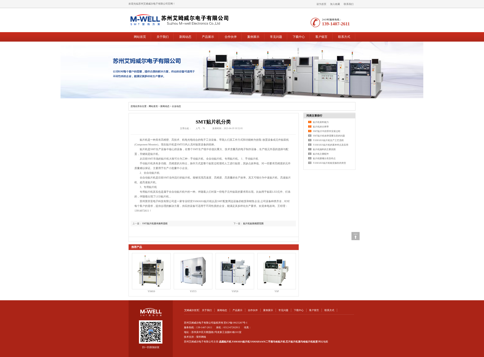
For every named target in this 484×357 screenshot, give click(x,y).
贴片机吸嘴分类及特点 (324, 158)
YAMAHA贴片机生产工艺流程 (328, 140)
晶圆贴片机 (225, 341)
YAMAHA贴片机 (241, 341)
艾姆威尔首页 (191, 310)
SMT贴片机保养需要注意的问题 (329, 135)
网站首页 (140, 36)
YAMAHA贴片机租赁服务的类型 (329, 163)
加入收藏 (335, 4)
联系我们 (349, 4)
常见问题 (276, 36)
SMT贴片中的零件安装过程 (326, 131)
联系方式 (344, 36)
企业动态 (176, 106)
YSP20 (235, 291)
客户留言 (321, 36)
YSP (277, 291)
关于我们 (163, 36)
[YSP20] (235, 271)
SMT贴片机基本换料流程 (155, 223)
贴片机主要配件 (321, 154)
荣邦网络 (201, 336)
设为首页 (321, 4)
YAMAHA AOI (257, 341)
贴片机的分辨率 (321, 126)
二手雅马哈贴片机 (275, 341)
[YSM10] (151, 271)
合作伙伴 (231, 36)
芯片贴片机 (292, 341)
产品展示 (208, 36)
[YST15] (193, 271)
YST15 (193, 291)
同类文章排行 (314, 115)
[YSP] (276, 271)
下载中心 (299, 36)
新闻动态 (185, 36)
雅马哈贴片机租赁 (308, 341)
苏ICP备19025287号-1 (235, 322)
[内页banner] (242, 70)
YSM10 (151, 291)
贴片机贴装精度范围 (253, 223)
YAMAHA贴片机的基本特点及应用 (330, 145)
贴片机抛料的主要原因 (324, 149)
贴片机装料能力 (321, 122)
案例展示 (253, 36)
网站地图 (323, 341)
